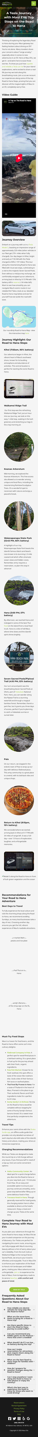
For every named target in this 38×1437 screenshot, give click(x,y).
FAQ (19, 1414)
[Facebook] (9, 1418)
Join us (17, 1272)
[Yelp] (23, 1418)
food (6, 626)
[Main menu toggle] (33, 3)
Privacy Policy (19, 1408)
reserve (16, 282)
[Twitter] (14, 1418)
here (27, 333)
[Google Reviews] (28, 1418)
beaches (13, 1278)
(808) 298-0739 (19, 1423)
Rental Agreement (19, 1405)
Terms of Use (19, 1411)
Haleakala (19, 692)
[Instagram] (19, 1418)
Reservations (19, 1402)
